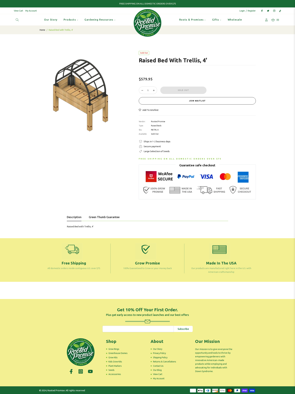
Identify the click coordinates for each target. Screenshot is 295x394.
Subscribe (183, 329)
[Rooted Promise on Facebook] (262, 11)
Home (42, 30)
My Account (31, 11)
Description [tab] (74, 217)
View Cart (18, 11)
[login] (266, 20)
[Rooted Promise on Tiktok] (280, 11)
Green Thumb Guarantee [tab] (104, 217)
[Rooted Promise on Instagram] (274, 11)
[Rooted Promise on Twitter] (268, 11)
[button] (17, 20)
